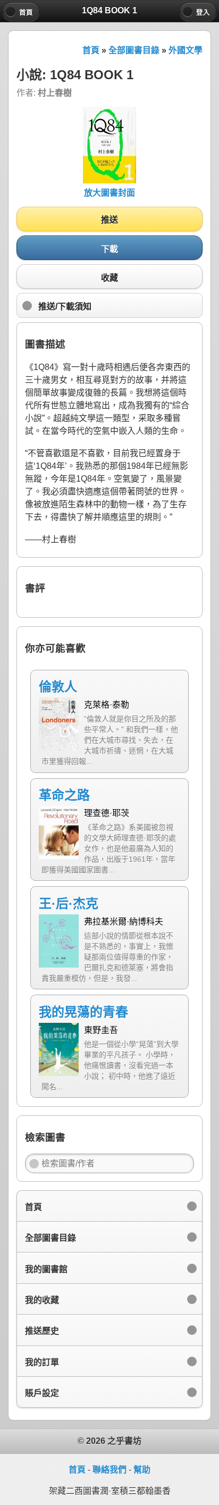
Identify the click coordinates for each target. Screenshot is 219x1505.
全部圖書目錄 (133, 50)
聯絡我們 (109, 1469)
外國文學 (186, 50)
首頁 (90, 50)
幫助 (141, 1469)
